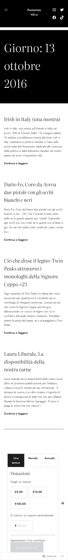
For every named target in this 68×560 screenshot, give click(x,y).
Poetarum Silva (34, 12)
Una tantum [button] (16, 460)
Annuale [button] (49, 458)
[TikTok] (62, 17)
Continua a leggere (16, 163)
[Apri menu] (6, 10)
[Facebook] (54, 17)
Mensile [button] (33, 458)
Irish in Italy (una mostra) (32, 119)
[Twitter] (62, 10)
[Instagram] (54, 10)
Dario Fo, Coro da (30, 192)
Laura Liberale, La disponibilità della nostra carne (24, 361)
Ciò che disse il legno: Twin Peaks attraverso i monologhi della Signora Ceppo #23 (33, 272)
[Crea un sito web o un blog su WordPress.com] (63, 503)
